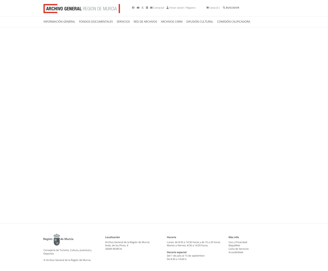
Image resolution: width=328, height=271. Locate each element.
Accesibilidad (236, 252)
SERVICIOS (123, 22)
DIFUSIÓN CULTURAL (199, 22)
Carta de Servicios (239, 248)
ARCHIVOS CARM (171, 22)
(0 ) (214, 7)
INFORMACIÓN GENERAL (59, 22)
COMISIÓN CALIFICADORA (233, 22)
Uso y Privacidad (238, 242)
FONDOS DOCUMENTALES (96, 22)
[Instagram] (147, 7)
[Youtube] (138, 7)
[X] (142, 7)
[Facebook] (133, 7)
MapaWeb (234, 245)
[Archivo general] (81, 8)
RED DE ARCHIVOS (145, 22)
